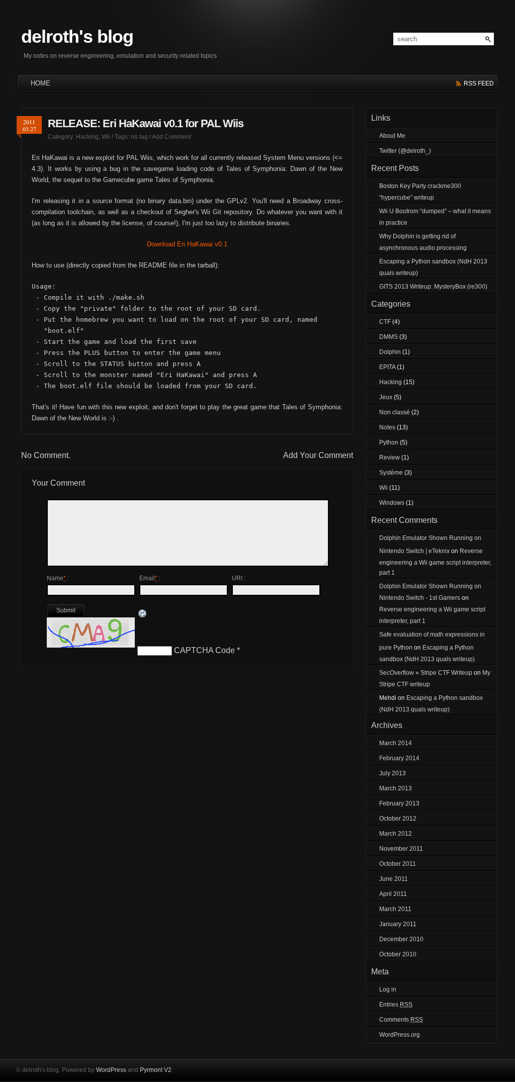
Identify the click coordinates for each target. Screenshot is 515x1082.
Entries (395, 1004)
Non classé (394, 412)
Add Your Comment (318, 455)
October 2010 (397, 954)
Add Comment (171, 136)
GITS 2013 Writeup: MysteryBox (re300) (433, 286)
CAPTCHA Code (204, 650)
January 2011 (397, 924)
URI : (238, 578)
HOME (40, 83)
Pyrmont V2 (155, 1069)
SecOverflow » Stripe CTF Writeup (425, 672)
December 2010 (401, 939)
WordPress (111, 1069)
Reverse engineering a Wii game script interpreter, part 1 (435, 562)
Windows (391, 502)
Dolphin (390, 351)
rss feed (479, 83)
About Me (392, 135)
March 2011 (395, 909)
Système (391, 472)
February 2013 (399, 803)
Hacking (87, 136)
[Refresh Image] (142, 614)
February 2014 (399, 758)
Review (389, 457)
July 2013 (392, 773)
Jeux (385, 397)
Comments (401, 1019)
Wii (106, 136)
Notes (387, 427)
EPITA (387, 367)
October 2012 (397, 818)
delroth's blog (77, 36)
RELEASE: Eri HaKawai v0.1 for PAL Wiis (145, 123)
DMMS (388, 336)
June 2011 (393, 878)
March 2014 (395, 743)
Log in (387, 989)
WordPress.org (399, 1034)
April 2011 (393, 893)
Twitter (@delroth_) (405, 150)
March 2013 (395, 788)
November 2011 (401, 848)
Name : (58, 578)
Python (388, 442)
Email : (149, 578)
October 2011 (397, 863)
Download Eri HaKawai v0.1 (187, 244)
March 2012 (395, 833)
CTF (385, 321)
